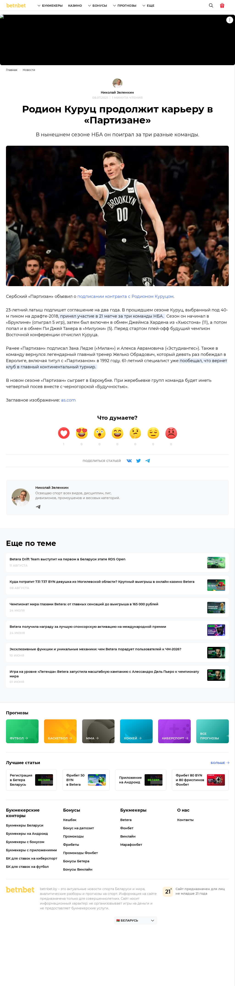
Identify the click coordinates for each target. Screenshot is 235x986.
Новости (29, 70)
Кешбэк (69, 820)
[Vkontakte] (129, 460)
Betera (126, 820)
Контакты (185, 820)
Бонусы (99, 5)
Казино (75, 5)
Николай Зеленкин (117, 92)
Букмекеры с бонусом (25, 842)
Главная (11, 70)
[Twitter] (138, 460)
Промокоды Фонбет (80, 853)
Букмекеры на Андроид (27, 834)
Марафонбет (131, 845)
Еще (150, 5)
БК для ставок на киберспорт (31, 858)
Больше (218, 763)
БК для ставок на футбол (27, 867)
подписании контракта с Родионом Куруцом (125, 296)
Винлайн (128, 836)
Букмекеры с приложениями (31, 850)
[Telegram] (147, 460)
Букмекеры (52, 5)
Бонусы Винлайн (77, 869)
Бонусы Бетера (76, 861)
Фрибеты (71, 845)
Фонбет (126, 828)
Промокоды (73, 836)
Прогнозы (127, 5)
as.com (68, 400)
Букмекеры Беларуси (24, 825)
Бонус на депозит (78, 828)
